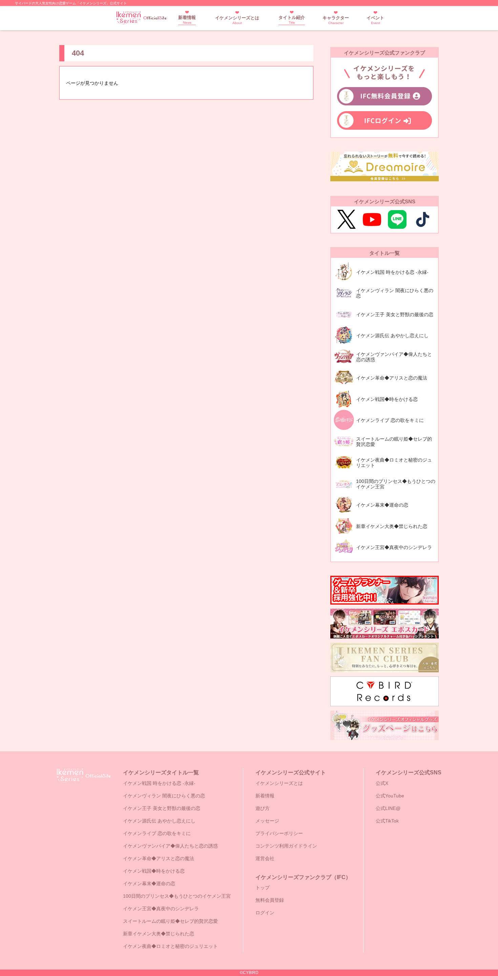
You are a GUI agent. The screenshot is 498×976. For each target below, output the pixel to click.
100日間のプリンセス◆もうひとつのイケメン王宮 (177, 896)
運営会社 (264, 858)
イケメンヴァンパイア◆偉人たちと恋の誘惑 (170, 846)
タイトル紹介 (291, 19)
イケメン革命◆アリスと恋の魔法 (158, 858)
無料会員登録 (269, 900)
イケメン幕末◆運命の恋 (149, 883)
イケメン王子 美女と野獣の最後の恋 (161, 808)
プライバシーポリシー (279, 833)
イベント (375, 20)
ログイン (264, 912)
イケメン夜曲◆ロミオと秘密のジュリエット (170, 946)
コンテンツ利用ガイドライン (286, 846)
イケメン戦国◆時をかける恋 (154, 871)
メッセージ (267, 821)
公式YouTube (390, 795)
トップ (262, 887)
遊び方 (262, 808)
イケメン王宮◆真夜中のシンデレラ (161, 908)
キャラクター (336, 20)
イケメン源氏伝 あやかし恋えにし (159, 821)
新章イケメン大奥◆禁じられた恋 (158, 933)
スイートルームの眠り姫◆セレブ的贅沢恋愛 (170, 921)
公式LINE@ (388, 808)
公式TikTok (387, 821)
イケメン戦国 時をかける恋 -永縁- (159, 783)
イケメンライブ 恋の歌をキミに (157, 833)
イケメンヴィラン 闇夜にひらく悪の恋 (164, 795)
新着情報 (187, 19)
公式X (382, 783)
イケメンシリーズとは (237, 20)
